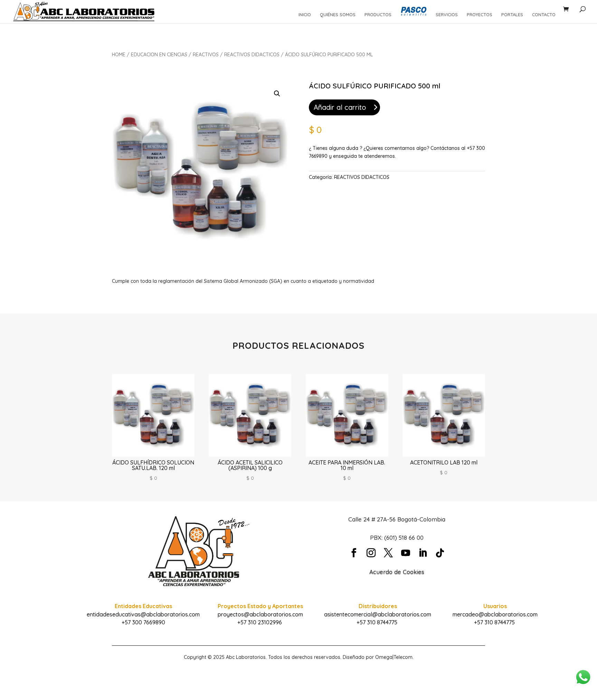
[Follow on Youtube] (406, 553)
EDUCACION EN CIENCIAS (159, 54)
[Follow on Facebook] (354, 553)
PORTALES (512, 14)
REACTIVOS (206, 54)
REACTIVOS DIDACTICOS (251, 54)
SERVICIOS (447, 14)
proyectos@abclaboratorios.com (260, 614)
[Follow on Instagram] (371, 553)
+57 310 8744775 (377, 622)
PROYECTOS (479, 14)
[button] (277, 93)
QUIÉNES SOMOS (338, 14)
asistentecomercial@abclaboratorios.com (377, 614)
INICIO (304, 14)
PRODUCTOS (377, 14)
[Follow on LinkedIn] (423, 553)
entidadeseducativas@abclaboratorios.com (143, 614)
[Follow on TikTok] (440, 553)
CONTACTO (544, 14)
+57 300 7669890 (143, 622)
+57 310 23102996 (259, 622)
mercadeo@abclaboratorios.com (495, 614)
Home (118, 54)
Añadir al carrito (340, 107)
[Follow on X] (388, 553)
